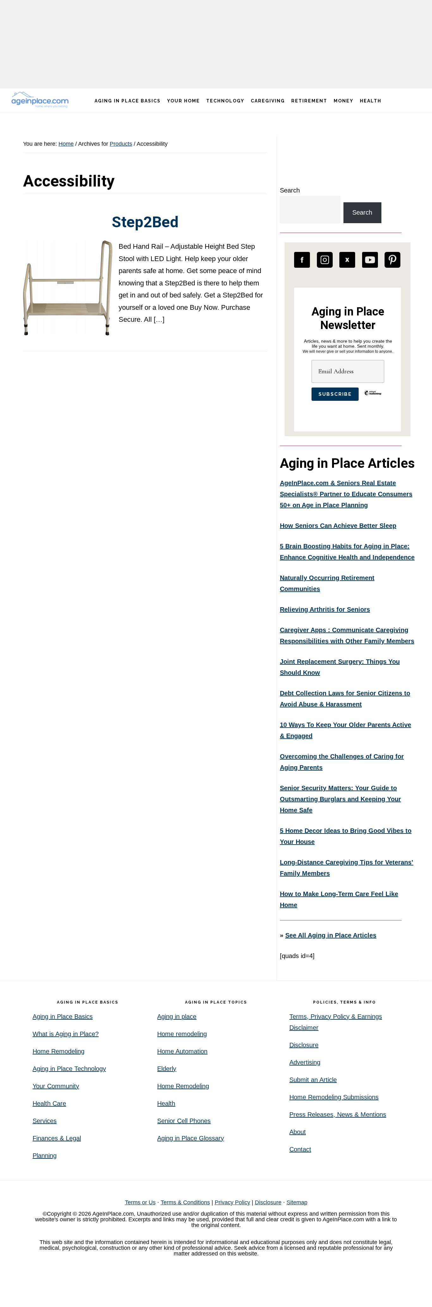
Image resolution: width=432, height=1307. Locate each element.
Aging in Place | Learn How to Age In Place (41, 99)
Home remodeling (182, 1033)
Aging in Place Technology (69, 1068)
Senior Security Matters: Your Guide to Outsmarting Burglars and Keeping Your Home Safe (340, 799)
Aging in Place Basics (63, 1016)
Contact (300, 1149)
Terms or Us (140, 1202)
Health (166, 1103)
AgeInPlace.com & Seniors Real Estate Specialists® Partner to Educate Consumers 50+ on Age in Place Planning (346, 494)
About (297, 1131)
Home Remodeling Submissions (334, 1097)
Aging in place (176, 1016)
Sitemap (297, 1202)
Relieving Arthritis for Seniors (325, 609)
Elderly (166, 1068)
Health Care (49, 1103)
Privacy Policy (232, 1202)
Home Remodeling (58, 1051)
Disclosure (303, 1044)
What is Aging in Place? (66, 1033)
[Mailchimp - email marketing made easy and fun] (372, 397)
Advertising (304, 1062)
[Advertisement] (216, 44)
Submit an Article (313, 1079)
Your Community (56, 1086)
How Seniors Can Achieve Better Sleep (338, 525)
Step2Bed (145, 222)
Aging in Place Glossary (190, 1138)
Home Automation (182, 1051)
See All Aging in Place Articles (330, 935)
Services (45, 1120)
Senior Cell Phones (184, 1120)
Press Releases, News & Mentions (337, 1114)
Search (290, 190)
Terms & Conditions (185, 1202)
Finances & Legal (57, 1138)
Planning (45, 1155)
